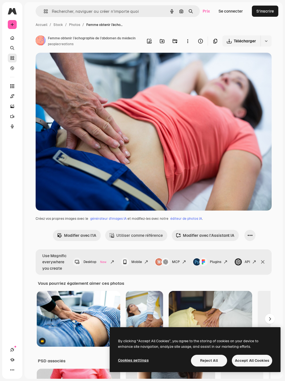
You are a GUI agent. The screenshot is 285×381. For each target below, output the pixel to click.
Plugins (215, 262)
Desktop (94, 262)
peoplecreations (60, 44)
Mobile (136, 262)
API (247, 262)
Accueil (41, 25)
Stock (58, 25)
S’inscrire (265, 11)
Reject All (209, 360)
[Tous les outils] (12, 86)
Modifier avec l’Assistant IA (208, 235)
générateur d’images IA (108, 218)
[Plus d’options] (187, 41)
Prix (206, 11)
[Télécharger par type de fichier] (266, 41)
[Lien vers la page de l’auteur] (41, 41)
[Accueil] (12, 37)
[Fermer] (263, 262)
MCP (176, 262)
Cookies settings (133, 360)
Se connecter (230, 11)
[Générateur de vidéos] (12, 116)
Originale (72, 63)
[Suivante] (270, 319)
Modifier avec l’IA (80, 235)
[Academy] (12, 359)
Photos (74, 25)
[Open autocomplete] (43, 11)
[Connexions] (12, 349)
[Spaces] (12, 96)
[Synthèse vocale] (12, 126)
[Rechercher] (12, 48)
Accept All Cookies (252, 360)
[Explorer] (12, 68)
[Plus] (12, 369)
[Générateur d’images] (12, 106)
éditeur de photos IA (186, 218)
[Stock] (12, 58)
